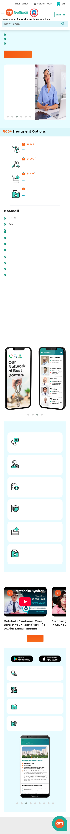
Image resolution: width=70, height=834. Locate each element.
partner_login (44, 3)
